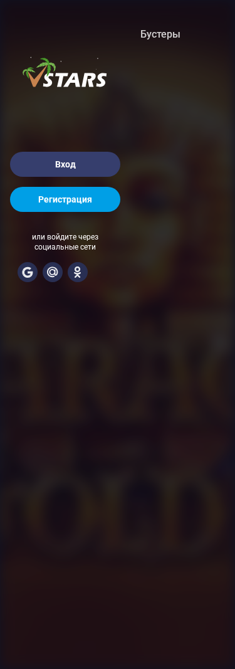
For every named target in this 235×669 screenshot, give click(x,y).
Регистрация (65, 199)
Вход (65, 164)
